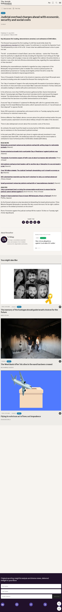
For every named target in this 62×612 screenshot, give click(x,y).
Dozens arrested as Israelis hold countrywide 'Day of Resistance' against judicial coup (29, 151)
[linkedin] (2, 604)
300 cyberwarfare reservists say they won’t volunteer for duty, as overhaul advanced (29, 177)
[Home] (6, 3)
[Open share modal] (59, 604)
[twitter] (45, 604)
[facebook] (31, 604)
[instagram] (17, 604)
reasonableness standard (9, 45)
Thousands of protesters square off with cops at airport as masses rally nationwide (28, 158)
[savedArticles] (52, 2)
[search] (56, 2)
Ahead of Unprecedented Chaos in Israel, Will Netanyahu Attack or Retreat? (26, 196)
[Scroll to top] (59, 609)
